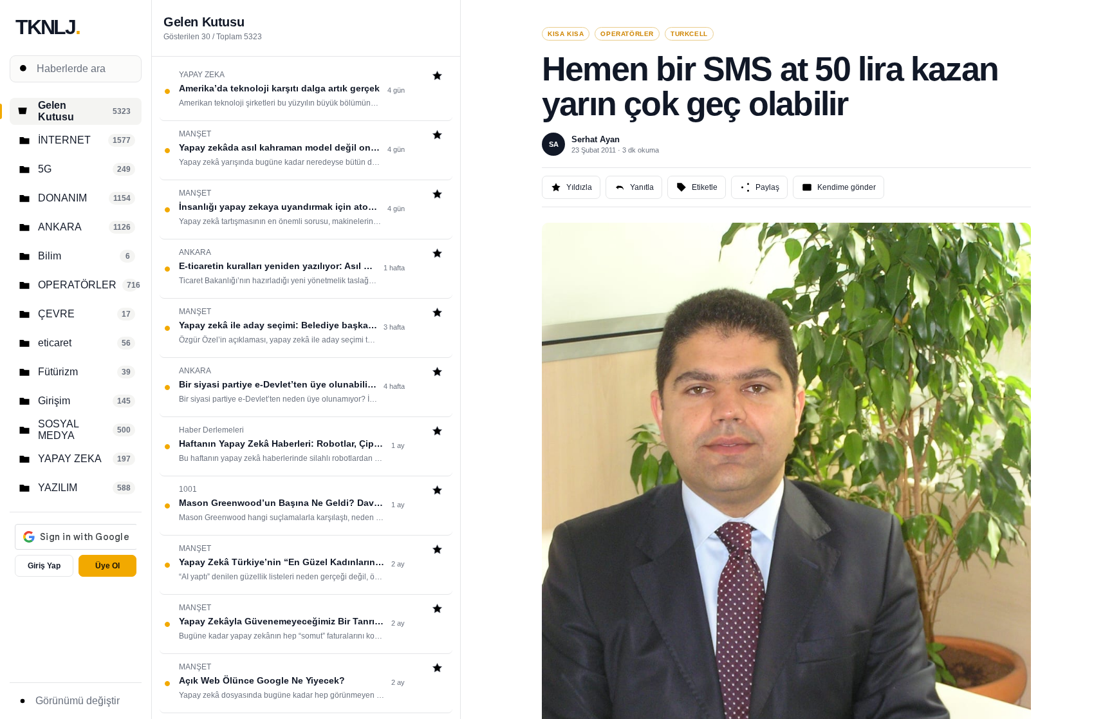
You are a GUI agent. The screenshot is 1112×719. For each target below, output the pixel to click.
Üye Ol (107, 565)
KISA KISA (566, 33)
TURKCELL (689, 33)
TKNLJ (47, 27)
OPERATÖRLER (627, 33)
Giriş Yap (44, 565)
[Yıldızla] (437, 77)
